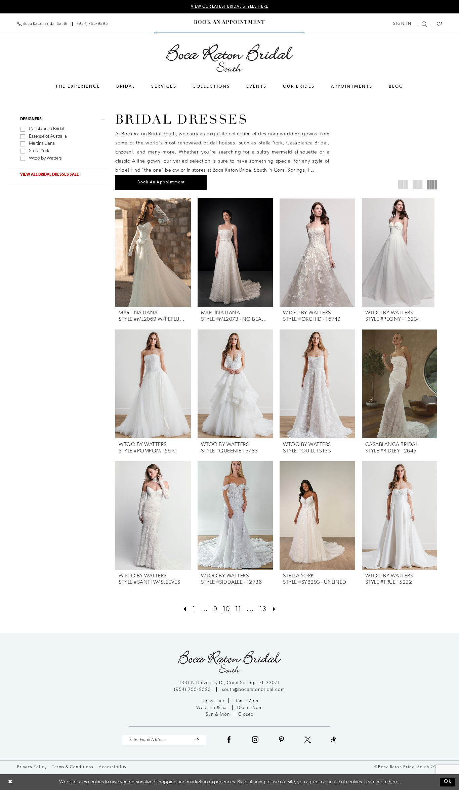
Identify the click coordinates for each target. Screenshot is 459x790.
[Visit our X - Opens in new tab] (307, 740)
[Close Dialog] (10, 782)
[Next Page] (274, 609)
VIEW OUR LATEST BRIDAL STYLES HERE (229, 7)
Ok (448, 782)
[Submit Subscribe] (196, 740)
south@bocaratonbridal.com (253, 689)
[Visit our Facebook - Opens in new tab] (229, 740)
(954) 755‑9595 (193, 689)
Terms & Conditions (72, 767)
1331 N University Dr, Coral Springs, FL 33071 (229, 683)
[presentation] (153, 252)
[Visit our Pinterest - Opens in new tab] (281, 740)
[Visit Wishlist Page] (439, 24)
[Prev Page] (184, 609)
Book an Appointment (161, 182)
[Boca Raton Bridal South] (230, 58)
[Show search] (424, 24)
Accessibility (113, 767)
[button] (402, 23)
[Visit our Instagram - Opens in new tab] (255, 740)
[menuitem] (62, 23)
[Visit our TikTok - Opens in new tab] (333, 740)
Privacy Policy (32, 767)
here (394, 782)
